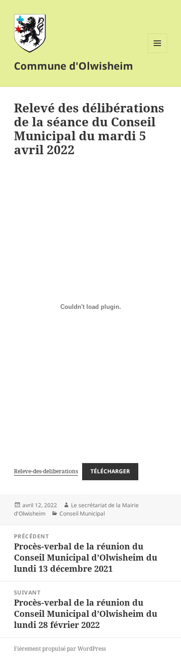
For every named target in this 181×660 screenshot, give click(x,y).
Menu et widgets (157, 52)
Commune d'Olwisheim (73, 65)
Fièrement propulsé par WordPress (60, 649)
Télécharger (110, 471)
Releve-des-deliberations (46, 471)
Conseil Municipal (82, 513)
